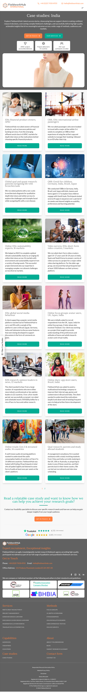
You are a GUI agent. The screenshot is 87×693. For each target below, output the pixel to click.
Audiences (7, 642)
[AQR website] (16, 594)
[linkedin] (83, 575)
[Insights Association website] (43, 585)
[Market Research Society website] (16, 585)
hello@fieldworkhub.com (42, 563)
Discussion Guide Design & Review (16, 620)
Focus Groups (52, 610)
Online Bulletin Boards (56, 620)
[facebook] (71, 575)
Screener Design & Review (12, 617)
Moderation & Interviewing (14, 624)
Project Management (11, 613)
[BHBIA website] (43, 594)
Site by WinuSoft (43, 676)
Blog (49, 645)
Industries (7, 645)
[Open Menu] (82, 8)
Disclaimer (43, 673)
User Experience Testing (56, 624)
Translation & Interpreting (13, 627)
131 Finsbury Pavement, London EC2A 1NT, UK (34, 568)
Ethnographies (53, 617)
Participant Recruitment (12, 610)
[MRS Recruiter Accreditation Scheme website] (71, 594)
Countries (7, 649)
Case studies (7, 658)
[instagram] (75, 575)
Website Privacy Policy (43, 670)
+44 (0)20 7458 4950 (17, 563)
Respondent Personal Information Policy (43, 667)
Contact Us (51, 658)
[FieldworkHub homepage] (14, 5)
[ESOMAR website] (71, 585)
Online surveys (53, 627)
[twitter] (79, 575)
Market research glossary (57, 649)
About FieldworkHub (55, 642)
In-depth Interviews (54, 613)
